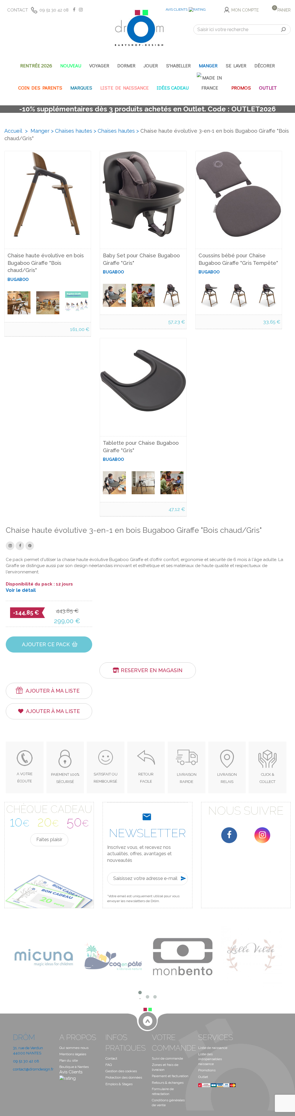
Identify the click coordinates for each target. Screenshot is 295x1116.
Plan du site (68, 1060)
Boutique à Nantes (74, 1067)
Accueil (13, 131)
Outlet (203, 1077)
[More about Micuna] (43, 956)
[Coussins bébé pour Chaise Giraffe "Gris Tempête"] (239, 194)
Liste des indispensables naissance (210, 1059)
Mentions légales (72, 1054)
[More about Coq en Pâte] (112, 956)
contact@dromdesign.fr (33, 1069)
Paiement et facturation (170, 1076)
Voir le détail (21, 590)
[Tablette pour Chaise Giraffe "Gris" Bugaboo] (143, 381)
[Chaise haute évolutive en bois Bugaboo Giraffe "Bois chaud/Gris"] (19, 303)
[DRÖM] (139, 28)
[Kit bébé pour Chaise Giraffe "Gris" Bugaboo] (143, 194)
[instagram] (262, 835)
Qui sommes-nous (73, 1048)
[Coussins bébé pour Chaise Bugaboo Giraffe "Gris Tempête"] (210, 295)
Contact (17, 10)
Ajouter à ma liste (53, 691)
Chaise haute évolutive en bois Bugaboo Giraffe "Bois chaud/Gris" (45, 262)
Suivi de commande (167, 1058)
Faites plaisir (49, 839)
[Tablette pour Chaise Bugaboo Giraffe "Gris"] (114, 483)
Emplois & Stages (119, 1084)
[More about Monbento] (182, 956)
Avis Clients (177, 9)
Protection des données (123, 1077)
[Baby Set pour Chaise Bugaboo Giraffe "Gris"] (114, 295)
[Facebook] (229, 835)
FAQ (108, 1065)
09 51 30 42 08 (54, 10)
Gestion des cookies (121, 1071)
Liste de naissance (212, 1048)
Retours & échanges (168, 1083)
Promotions (206, 1070)
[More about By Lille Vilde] (251, 956)
